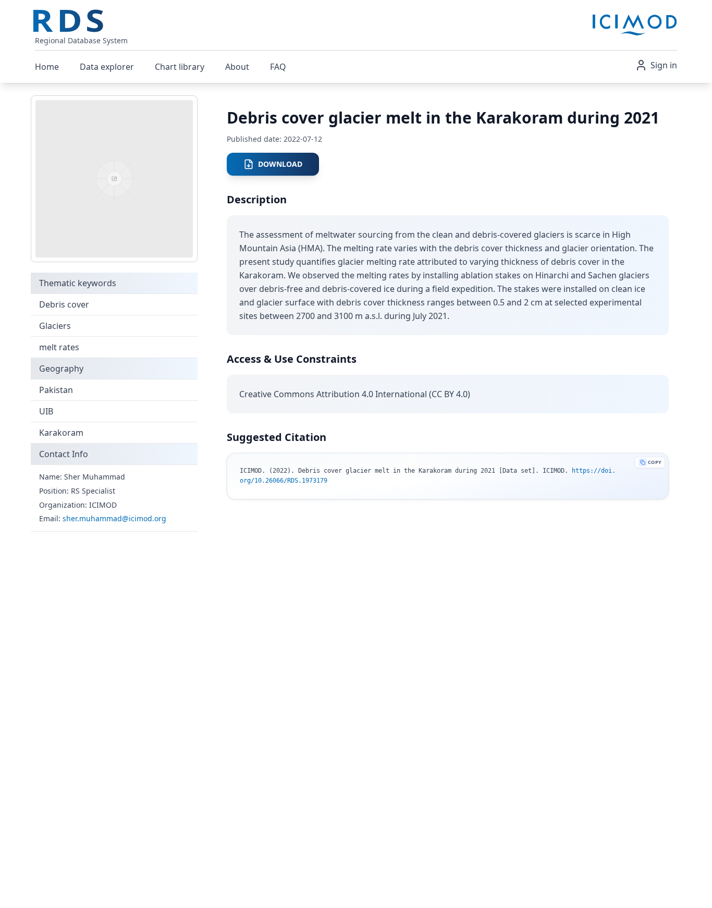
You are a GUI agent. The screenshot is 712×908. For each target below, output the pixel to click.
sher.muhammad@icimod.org (114, 518)
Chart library (179, 66)
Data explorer (107, 66)
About (237, 66)
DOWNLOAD (280, 164)
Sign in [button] (663, 65)
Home (47, 66)
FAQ (278, 66)
